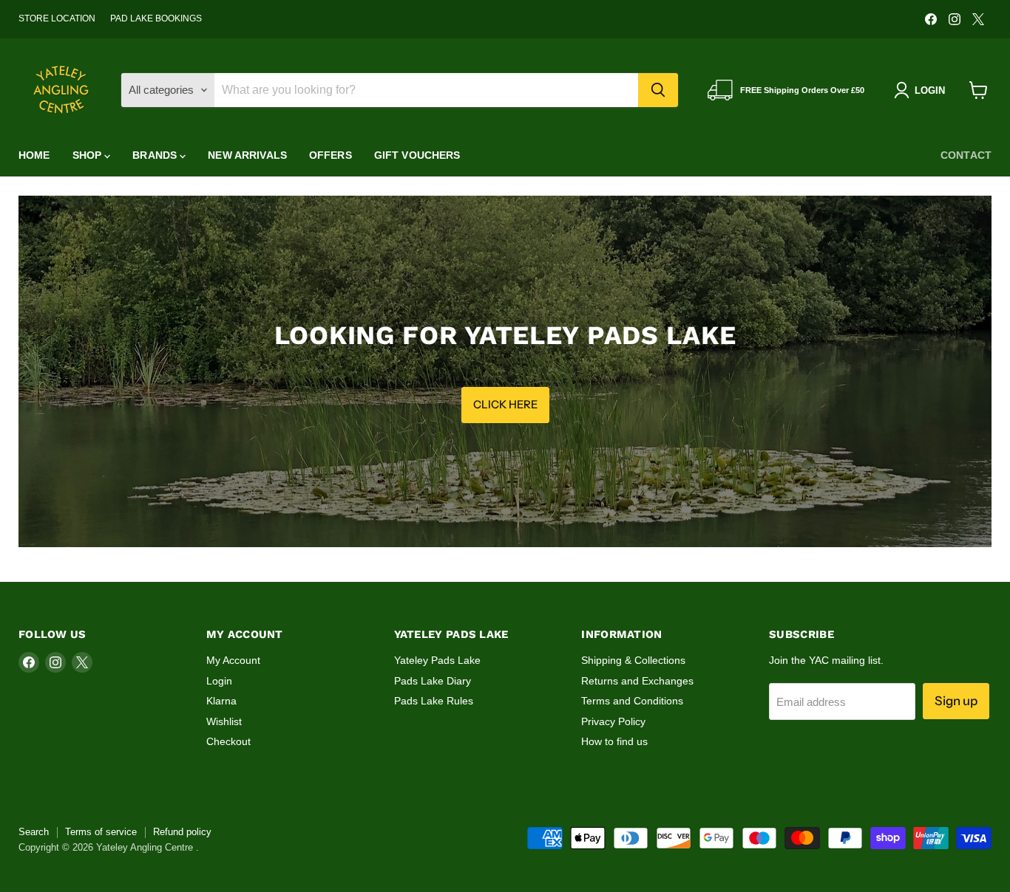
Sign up (956, 700)
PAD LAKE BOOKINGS (156, 18)
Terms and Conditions (632, 701)
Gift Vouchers (417, 155)
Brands (156, 155)
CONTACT (966, 155)
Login (219, 681)
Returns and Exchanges (637, 681)
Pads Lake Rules (433, 701)
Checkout (228, 741)
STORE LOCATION (56, 18)
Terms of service (101, 831)
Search (33, 831)
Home (34, 155)
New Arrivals (247, 155)
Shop (88, 155)
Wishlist (224, 721)
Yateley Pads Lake (437, 660)
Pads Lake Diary (432, 681)
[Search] (658, 90)
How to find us (614, 741)
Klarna (221, 701)
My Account (233, 660)
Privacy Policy (613, 721)
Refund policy (182, 831)
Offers (330, 155)
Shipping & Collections (633, 660)
